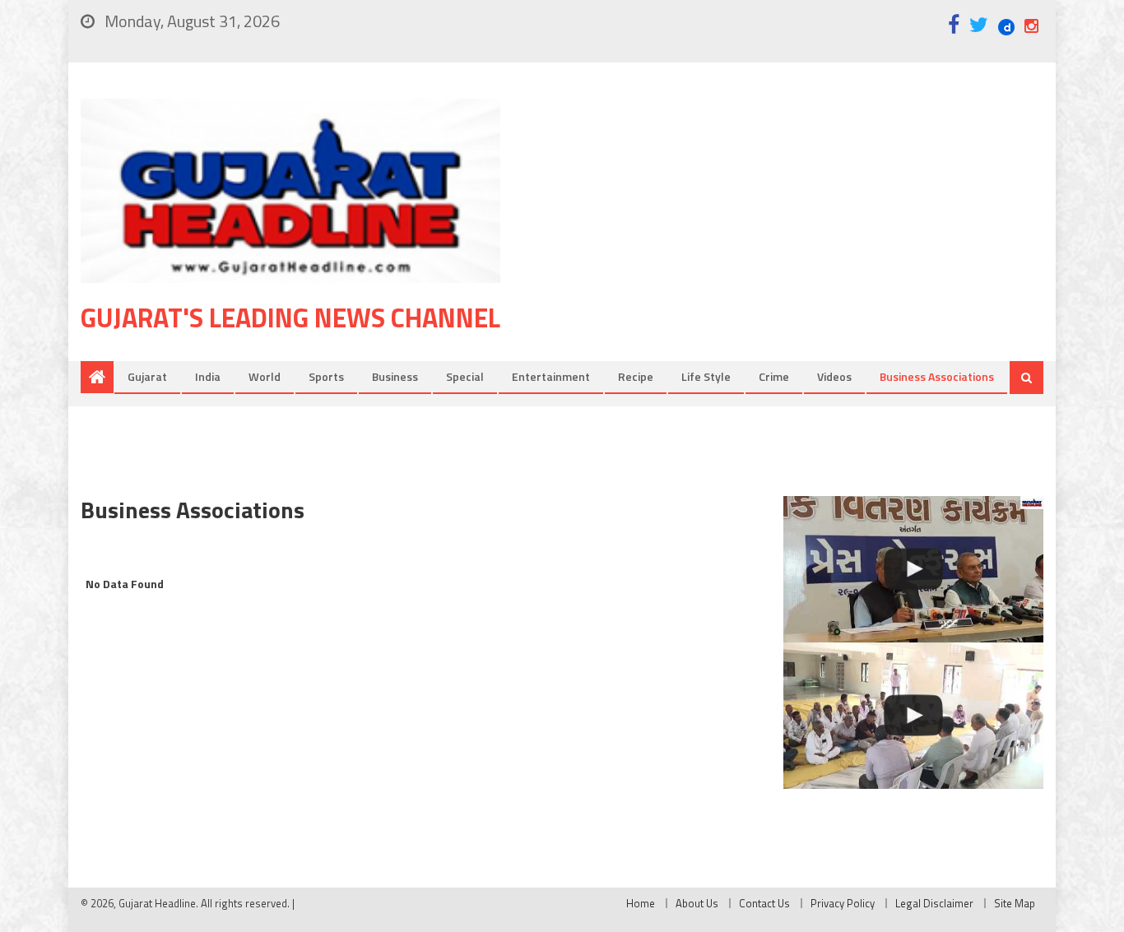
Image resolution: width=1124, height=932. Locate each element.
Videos (834, 376)
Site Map (1014, 903)
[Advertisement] (796, 229)
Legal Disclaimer (934, 903)
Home (640, 903)
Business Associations (937, 376)
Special (465, 376)
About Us (697, 903)
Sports (326, 376)
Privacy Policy (842, 903)
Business (395, 376)
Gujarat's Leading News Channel (290, 317)
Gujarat (147, 376)
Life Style (706, 376)
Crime (774, 376)
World (264, 376)
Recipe (635, 376)
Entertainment (551, 376)
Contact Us (764, 903)
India (208, 376)
